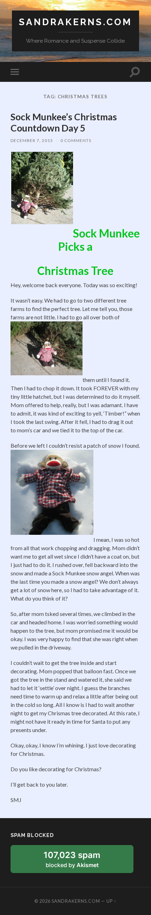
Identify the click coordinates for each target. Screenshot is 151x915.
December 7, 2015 (32, 140)
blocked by (80, 861)
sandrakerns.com (75, 21)
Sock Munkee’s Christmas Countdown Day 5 (64, 122)
